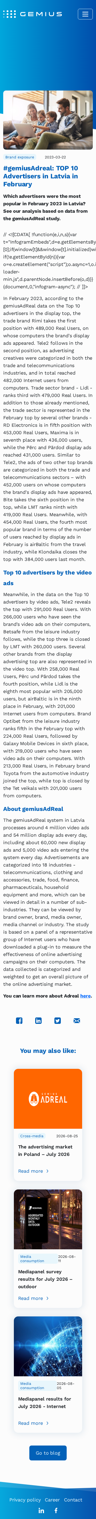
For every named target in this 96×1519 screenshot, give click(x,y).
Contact (73, 1499)
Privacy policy (25, 1499)
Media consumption (32, 1258)
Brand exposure (19, 157)
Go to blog (48, 1453)
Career (52, 1499)
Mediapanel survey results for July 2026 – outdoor (45, 1279)
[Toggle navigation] (85, 14)
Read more (30, 1171)
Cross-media (31, 1136)
